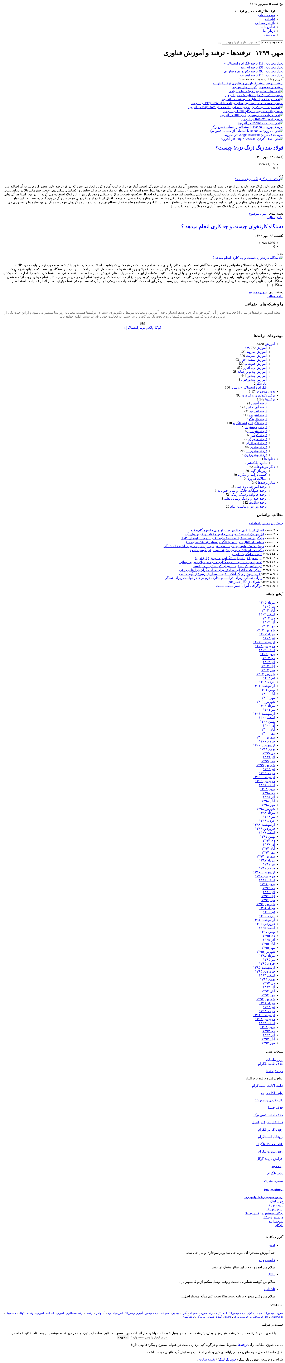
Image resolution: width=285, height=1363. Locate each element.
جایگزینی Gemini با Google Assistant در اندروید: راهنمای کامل (222, 538)
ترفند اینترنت (222, 83)
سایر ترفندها (266, 482)
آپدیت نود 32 (275, 1205)
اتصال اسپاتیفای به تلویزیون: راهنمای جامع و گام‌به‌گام (227, 530)
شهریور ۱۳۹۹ (265, 765)
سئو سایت (276, 1221)
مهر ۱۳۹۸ (268, 805)
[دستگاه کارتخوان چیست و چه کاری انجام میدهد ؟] (247, 258)
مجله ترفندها (274, 1071)
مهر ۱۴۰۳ (268, 626)
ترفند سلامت (258, 502)
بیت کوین (277, 1166)
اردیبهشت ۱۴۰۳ (264, 642)
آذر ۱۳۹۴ (269, 987)
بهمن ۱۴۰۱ (267, 690)
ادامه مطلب (275, 217)
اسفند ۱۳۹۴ (267, 975)
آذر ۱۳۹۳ (269, 1035)
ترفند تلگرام (256, 1316)
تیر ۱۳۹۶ (269, 912)
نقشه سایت (207, 1359)
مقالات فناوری (256, 478)
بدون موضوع (258, 213)
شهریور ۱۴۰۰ (265, 737)
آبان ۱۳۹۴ (268, 991)
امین (272, 1245)
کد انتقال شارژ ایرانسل (267, 1122)
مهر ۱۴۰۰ (268, 733)
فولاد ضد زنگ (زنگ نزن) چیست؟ (249, 148)
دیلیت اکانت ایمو (272, 1093)
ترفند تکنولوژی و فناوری (248, 83)
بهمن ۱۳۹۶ (267, 884)
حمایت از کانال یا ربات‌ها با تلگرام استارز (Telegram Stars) (225, 542)
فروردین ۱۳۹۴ (265, 1019)
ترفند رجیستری (256, 427)
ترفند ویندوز (258, 447)
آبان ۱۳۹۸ (268, 801)
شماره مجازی (273, 1180)
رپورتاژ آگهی (258, 470)
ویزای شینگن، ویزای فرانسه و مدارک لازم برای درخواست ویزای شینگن (213, 578)
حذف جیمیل (275, 1107)
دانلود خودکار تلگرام (269, 1144)
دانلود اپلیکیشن (256, 463)
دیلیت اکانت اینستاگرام (267, 1085)
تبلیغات (270, 19)
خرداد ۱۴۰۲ (267, 682)
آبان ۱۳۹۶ (268, 896)
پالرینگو (261, 383)
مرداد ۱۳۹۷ (267, 860)
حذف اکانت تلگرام (270, 1063)
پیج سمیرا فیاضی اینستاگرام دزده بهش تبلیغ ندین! (228, 558)
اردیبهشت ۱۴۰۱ (264, 713)
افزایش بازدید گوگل (269, 1158)
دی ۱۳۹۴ (268, 983)
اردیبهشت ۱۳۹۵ (264, 967)
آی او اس (100, 1313)
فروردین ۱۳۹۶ (265, 924)
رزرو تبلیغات (274, 1060)
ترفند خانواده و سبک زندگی (248, 494)
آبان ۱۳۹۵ (268, 943)
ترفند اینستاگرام (74, 1313)
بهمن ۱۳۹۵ (267, 932)
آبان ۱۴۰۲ (268, 666)
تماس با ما (268, 27)
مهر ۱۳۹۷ (268, 852)
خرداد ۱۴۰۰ (267, 741)
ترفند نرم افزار (256, 443)
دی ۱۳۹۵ (268, 935)
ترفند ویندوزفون (255, 455)
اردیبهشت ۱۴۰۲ (264, 686)
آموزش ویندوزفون (254, 379)
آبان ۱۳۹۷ (268, 848)
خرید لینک (276, 1201)
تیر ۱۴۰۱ (269, 709)
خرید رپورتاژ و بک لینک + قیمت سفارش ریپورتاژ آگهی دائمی (220, 574)
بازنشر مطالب (265, 23)
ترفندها (270, 399)
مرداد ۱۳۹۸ (267, 813)
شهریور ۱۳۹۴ (265, 999)
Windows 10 (277, 1316)
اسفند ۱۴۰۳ (267, 614)
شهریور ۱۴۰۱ (265, 701)
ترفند (259, 1313)
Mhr (272, 1274)
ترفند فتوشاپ (257, 431)
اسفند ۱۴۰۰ (267, 717)
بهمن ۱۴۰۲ (267, 654)
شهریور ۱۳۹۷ (265, 856)
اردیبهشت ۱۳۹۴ (264, 1015)
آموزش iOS (256, 348)
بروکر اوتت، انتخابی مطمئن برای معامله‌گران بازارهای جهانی (220, 570)
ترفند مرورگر (257, 439)
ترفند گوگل (259, 435)
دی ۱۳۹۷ (268, 840)
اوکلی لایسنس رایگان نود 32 (264, 1213)
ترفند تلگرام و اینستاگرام (250, 423)
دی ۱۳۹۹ (268, 753)
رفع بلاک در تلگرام (270, 1129)
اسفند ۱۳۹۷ (267, 832)
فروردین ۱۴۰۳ (265, 646)
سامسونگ (11, 1313)
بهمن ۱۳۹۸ (267, 789)
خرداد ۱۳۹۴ (267, 1011)
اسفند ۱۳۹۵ (267, 928)
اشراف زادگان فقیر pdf (244, 582)
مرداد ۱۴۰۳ (267, 634)
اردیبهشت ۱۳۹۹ (264, 777)
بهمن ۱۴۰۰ (267, 721)
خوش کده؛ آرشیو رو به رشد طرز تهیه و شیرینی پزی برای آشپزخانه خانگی (213, 546)
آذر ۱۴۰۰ (269, 725)
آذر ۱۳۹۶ (269, 892)
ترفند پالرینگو (257, 419)
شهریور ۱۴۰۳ (265, 630)
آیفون (184, 1313)
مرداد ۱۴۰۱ (267, 705)
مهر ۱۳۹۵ (268, 947)
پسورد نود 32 (274, 1209)
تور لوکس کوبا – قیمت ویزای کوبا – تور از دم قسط (227, 566)
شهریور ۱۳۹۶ (265, 904)
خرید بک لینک (228, 1359)
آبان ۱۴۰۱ (268, 693)
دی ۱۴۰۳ (268, 618)
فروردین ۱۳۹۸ (265, 828)
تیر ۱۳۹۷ (269, 864)
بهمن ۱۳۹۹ (267, 749)
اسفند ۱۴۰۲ (267, 650)
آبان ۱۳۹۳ (268, 1039)
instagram (165, 1313)
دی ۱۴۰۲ (268, 658)
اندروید (279, 1313)
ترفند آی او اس (256, 407)
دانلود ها (269, 459)
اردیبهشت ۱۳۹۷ (264, 872)
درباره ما (269, 31)
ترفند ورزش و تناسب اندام (248, 506)
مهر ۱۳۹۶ (268, 900)
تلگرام (250, 1313)
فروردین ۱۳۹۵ (265, 971)
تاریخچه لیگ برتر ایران (247, 554)
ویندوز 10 (269, 1313)
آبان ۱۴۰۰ (268, 729)
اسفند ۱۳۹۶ (267, 880)
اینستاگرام (221, 1313)
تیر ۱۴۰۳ (269, 638)
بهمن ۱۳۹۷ (267, 836)
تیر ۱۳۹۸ (269, 816)
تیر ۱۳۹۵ (269, 959)
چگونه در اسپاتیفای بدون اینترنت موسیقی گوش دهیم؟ (227, 550)
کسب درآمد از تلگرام (252, 474)
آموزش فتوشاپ (255, 363)
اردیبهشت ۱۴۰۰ (264, 745)
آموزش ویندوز (257, 375)
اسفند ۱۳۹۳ (267, 1023)
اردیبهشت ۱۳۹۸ (264, 824)
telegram (194, 1313)
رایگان (279, 1225)
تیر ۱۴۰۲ (269, 678)
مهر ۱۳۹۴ (268, 995)
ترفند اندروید (274, 83)
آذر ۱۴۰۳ (269, 622)
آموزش (270, 344)
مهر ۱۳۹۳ (268, 1043)
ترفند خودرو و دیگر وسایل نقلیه (245, 498)
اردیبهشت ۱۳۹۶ (264, 920)
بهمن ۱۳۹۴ (267, 979)
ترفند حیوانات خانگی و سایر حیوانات (242, 490)
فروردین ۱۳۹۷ (265, 876)
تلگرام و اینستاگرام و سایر (249, 387)
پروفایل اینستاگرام (270, 1137)
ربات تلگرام (275, 1173)
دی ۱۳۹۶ (268, 888)
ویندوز (176, 1313)
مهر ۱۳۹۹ (268, 761)
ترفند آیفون (188, 1316)
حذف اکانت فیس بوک (268, 1115)
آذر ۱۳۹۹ (269, 757)
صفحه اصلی (266, 15)
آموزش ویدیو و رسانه (252, 371)
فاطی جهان (267, 1260)
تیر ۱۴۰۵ (269, 606)
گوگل (22, 1313)
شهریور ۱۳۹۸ (265, 809)
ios (266, 1316)
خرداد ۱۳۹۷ (267, 868)
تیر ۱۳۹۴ (269, 1007)
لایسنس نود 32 (273, 1217)
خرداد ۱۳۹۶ (267, 916)
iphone (227, 1316)
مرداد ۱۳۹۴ (267, 1003)
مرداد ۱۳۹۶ (267, 908)
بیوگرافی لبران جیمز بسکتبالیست (239, 586)
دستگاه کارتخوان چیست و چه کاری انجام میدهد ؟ (232, 226)
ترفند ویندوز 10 (256, 451)
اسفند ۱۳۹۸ (267, 785)
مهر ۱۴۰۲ (268, 670)
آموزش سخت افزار (253, 359)
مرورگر (201, 1316)
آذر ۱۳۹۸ (269, 797)
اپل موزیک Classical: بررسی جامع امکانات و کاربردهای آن (224, 534)
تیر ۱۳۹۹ (269, 769)
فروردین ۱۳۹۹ (265, 781)
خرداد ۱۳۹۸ (267, 820)
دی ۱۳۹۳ (268, 1031)
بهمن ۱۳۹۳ (267, 1027)
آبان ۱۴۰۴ (268, 610)
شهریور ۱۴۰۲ (265, 674)
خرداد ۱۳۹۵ (267, 963)
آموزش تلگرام (214, 1316)
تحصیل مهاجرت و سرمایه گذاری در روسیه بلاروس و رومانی (220, 562)
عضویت (122, 1337)
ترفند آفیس (259, 403)
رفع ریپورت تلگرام (270, 1151)
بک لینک (269, 35)
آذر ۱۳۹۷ (269, 844)
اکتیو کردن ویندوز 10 (269, 1100)
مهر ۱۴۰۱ (268, 697)
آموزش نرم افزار (255, 367)
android (50, 1313)
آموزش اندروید (256, 351)
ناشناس (269, 1289)
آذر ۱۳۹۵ (269, 939)
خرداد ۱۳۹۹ (267, 773)
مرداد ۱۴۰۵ (267, 602)
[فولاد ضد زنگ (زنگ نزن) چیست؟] (259, 179)
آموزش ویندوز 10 (134, 1313)
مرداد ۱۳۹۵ (267, 955)
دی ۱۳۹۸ (268, 793)
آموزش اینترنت (256, 355)
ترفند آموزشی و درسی (251, 486)
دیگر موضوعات (264, 467)
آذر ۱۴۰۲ (269, 662)
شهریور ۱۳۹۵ (265, 951)
